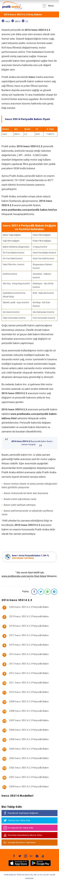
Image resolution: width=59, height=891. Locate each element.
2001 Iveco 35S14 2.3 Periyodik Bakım (29, 777)
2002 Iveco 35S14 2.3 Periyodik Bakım (29, 768)
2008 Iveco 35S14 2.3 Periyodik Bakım (29, 711)
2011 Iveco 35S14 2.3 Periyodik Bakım (29, 683)
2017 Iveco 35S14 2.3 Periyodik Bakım (29, 635)
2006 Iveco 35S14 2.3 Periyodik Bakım (29, 730)
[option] (29, 557)
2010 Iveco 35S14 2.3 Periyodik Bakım (29, 692)
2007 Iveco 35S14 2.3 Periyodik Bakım (29, 720)
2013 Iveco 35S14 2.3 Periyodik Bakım (29, 664)
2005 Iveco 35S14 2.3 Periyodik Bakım (29, 739)
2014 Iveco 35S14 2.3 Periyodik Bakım (29, 654)
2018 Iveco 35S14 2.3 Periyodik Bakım (29, 626)
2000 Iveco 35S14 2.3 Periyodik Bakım (29, 787)
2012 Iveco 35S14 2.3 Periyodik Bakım (29, 673)
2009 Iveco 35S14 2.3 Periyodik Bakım (29, 701)
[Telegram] (54, 592)
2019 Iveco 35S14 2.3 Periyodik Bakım (29, 616)
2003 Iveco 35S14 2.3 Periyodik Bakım (29, 758)
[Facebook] (34, 592)
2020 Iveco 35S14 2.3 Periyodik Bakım (29, 607)
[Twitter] (41, 592)
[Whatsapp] (47, 592)
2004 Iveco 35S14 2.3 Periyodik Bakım (29, 749)
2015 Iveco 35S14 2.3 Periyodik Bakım (29, 645)
